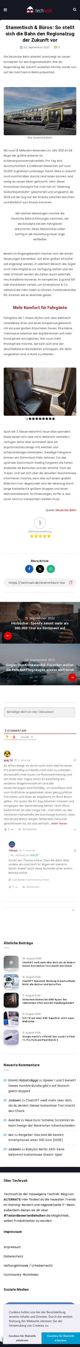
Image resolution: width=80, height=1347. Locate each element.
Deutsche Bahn (66, 510)
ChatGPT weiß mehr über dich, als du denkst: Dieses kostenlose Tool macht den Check (49, 964)
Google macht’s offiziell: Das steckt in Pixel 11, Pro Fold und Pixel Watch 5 (48, 1038)
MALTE (34, 855)
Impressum (12, 1247)
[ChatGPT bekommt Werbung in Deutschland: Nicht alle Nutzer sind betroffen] (11, 981)
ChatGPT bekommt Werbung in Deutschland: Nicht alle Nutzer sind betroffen (48, 983)
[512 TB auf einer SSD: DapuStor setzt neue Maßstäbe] (11, 1018)
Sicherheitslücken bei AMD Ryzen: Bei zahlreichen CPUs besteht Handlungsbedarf (48, 1001)
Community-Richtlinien (21, 1275)
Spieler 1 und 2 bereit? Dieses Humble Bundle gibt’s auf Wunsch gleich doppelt (42, 1085)
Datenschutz (13, 1256)
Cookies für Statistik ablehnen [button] (22, 1338)
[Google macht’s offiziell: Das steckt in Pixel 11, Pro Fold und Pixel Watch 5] (11, 1037)
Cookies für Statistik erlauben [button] (60, 1338)
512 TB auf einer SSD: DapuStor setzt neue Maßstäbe (48, 1020)
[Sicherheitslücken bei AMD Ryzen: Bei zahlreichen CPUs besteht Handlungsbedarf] (11, 1000)
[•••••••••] (40, 392)
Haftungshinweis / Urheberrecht (28, 1265)
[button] (50, 1325)
